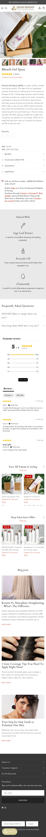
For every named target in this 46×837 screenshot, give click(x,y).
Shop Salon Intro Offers (23, 517)
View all (23, 470)
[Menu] (2, 8)
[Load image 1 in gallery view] (23, 35)
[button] (23, 354)
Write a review (23, 380)
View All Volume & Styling (23, 466)
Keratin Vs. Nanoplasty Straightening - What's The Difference (23, 604)
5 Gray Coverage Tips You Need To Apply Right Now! (23, 665)
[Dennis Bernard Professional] (23, 8)
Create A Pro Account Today (12, 77)
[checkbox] (20, 395)
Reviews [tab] (8, 388)
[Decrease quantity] (4, 136)
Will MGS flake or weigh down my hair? (19, 315)
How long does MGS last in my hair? (20, 325)
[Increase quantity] (12, 136)
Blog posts (23, 570)
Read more (6, 624)
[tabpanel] (23, 424)
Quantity (5, 131)
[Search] (7, 8)
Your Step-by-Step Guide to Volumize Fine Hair (18, 723)
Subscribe (23, 800)
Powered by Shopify (32, 829)
